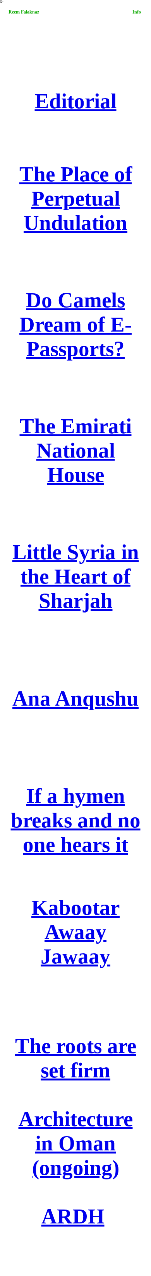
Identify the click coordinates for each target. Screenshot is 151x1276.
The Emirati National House (76, 450)
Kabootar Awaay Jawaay (75, 932)
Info (136, 12)
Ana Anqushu (75, 698)
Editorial (76, 101)
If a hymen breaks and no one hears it (76, 820)
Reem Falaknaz (24, 12)
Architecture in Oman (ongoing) (76, 1143)
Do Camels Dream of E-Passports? (75, 324)
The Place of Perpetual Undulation (75, 198)
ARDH (73, 1216)
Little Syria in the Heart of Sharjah (75, 576)
